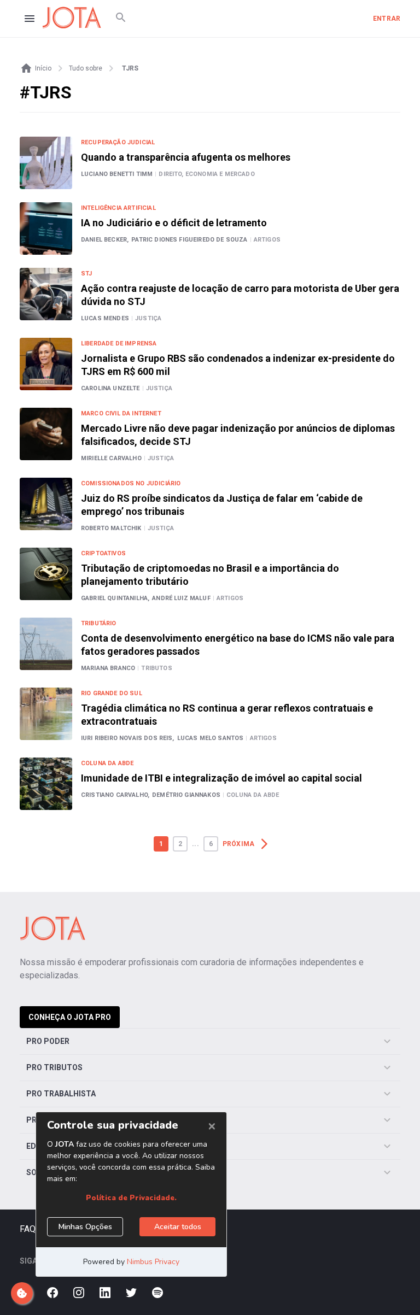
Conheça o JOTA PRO (69, 1017)
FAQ (28, 1229)
